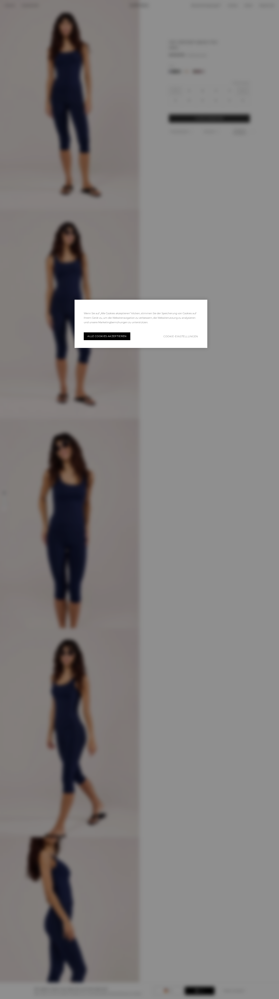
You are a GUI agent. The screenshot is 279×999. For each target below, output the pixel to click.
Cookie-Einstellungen (180, 336)
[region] (141, 324)
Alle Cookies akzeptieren (107, 336)
